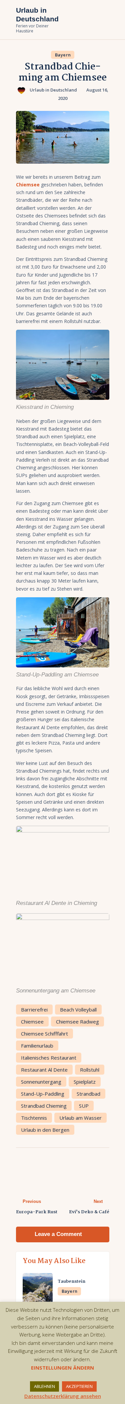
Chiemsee (32, 1021)
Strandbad (88, 1093)
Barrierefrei (34, 1009)
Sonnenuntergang (41, 1081)
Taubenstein (71, 1281)
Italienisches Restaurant (48, 1057)
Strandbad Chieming (44, 1105)
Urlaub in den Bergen (45, 1129)
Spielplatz (85, 1081)
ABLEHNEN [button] (44, 1386)
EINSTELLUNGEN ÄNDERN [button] (62, 1367)
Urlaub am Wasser (80, 1117)
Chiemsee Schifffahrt (44, 1033)
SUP (84, 1105)
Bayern (63, 55)
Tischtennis (34, 1117)
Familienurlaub (37, 1045)
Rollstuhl (89, 1069)
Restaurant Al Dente (44, 1069)
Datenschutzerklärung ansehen (62, 1396)
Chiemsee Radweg (77, 1021)
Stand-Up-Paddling (42, 1093)
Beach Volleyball (78, 1009)
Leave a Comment (59, 1234)
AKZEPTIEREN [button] (79, 1386)
